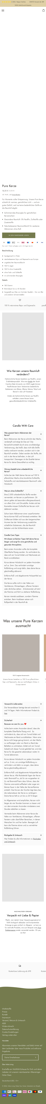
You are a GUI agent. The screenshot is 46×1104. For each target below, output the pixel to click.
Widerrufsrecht (8, 1026)
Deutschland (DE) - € (9, 1081)
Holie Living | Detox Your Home (17, 1086)
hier (5, 713)
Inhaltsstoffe (6, 1008)
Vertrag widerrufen (9, 1035)
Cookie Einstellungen (10, 1032)
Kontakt (4, 1014)
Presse (4, 1011)
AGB (4, 1023)
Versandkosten (16, 195)
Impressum (6, 1017)
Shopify (38, 1086)
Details (4, 280)
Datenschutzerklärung (10, 1029)
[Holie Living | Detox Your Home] (21, 10)
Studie (30, 381)
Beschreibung (7, 250)
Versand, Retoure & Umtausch (13, 1020)
